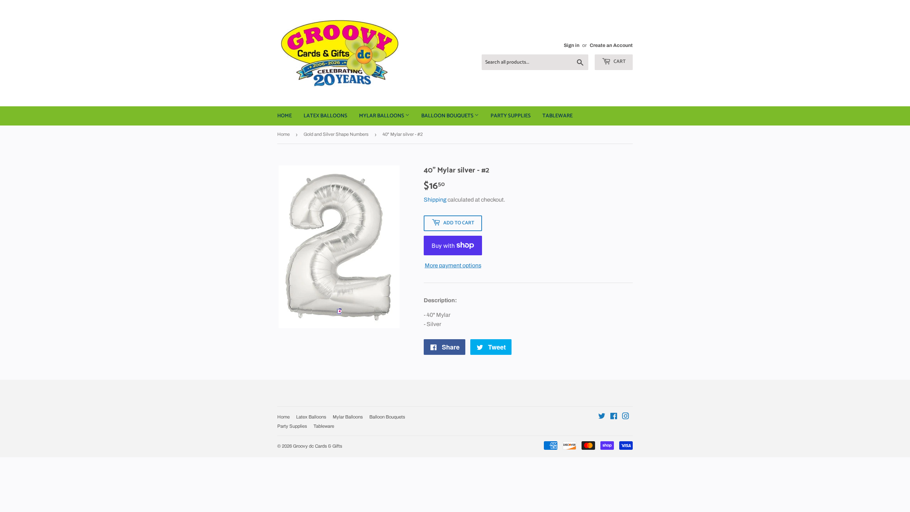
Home (284, 115)
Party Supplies (511, 115)
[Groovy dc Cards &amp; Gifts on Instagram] (625, 417)
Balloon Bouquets (448, 115)
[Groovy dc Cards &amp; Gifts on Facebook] (613, 417)
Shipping (435, 200)
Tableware (557, 115)
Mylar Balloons (382, 115)
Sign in (571, 45)
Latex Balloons (325, 115)
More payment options (453, 265)
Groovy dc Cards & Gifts (317, 446)
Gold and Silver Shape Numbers (336, 134)
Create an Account (611, 45)
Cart (619, 62)
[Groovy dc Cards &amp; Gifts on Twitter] (601, 417)
